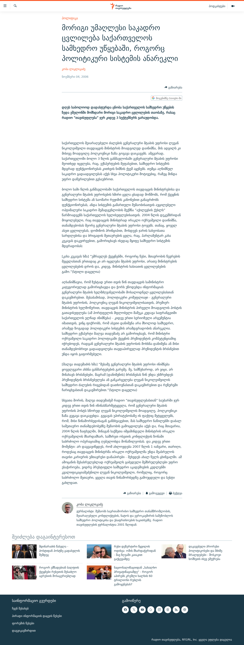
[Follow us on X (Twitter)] (133, 609)
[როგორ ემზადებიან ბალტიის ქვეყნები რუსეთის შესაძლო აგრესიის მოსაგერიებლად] (24, 572)
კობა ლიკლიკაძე (73, 69)
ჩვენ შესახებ (20, 608)
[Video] (233, 6)
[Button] (173, 87)
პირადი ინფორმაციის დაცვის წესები (37, 616)
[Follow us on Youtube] (142, 609)
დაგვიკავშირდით (24, 630)
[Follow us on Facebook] (125, 609)
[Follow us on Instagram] (159, 609)
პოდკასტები (217, 6)
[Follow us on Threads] (167, 609)
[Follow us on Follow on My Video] (150, 609)
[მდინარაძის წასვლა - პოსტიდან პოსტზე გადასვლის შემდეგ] (24, 551)
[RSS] (176, 609)
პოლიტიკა (70, 18)
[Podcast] (184, 609)
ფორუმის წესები (23, 623)
